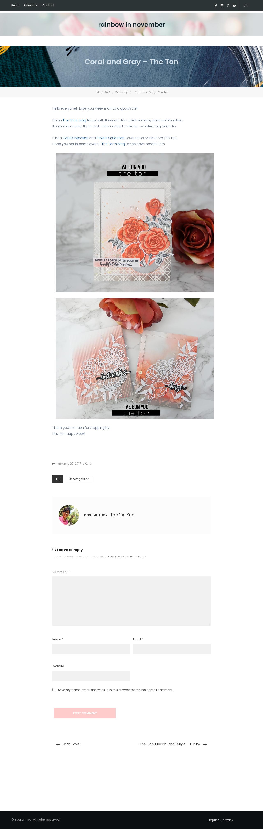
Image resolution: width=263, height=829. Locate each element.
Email (138, 639)
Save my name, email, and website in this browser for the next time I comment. (115, 690)
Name (57, 639)
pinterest (228, 5)
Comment (61, 572)
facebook (215, 5)
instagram (221, 5)
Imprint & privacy (221, 820)
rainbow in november (131, 25)
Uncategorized (79, 479)
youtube (234, 5)
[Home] (98, 92)
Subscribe (30, 5)
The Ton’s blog (74, 120)
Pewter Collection (111, 138)
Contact (48, 5)
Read (14, 5)
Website (58, 666)
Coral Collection (75, 138)
